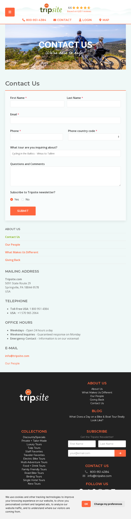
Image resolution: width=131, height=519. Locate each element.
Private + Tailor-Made (34, 440)
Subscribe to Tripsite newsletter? (32, 192)
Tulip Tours (34, 447)
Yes (17, 199)
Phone (15, 131)
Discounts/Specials (34, 437)
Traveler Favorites (34, 455)
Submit (23, 211)
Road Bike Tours (34, 473)
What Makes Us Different (21, 252)
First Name (18, 98)
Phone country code (82, 131)
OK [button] (86, 503)
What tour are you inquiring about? (33, 147)
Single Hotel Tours (34, 480)
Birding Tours (34, 476)
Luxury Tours (34, 444)
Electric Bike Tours (34, 458)
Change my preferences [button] (108, 503)
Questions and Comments (27, 164)
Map (105, 20)
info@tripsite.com (17, 356)
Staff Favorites (34, 451)
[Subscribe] (120, 453)
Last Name (75, 98)
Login (87, 20)
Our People (12, 244)
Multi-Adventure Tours (34, 462)
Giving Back (12, 260)
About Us (97, 388)
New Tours (34, 483)
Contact (64, 20)
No (27, 199)
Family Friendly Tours (34, 469)
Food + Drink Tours (34, 465)
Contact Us (12, 237)
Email (14, 114)
